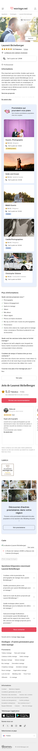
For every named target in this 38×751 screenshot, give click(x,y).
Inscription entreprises (8, 703)
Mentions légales (14, 689)
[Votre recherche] (3, 20)
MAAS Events (10, 205)
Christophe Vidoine (13, 273)
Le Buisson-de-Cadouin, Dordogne (15, 53)
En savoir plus (6, 99)
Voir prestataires (19, 527)
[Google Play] (23, 717)
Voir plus (19, 378)
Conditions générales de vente (11, 692)
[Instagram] (16, 726)
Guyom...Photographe (14, 140)
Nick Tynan (21, 637)
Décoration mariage (18, 663)
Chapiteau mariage (7, 667)
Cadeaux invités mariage (9, 656)
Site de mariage (27, 706)
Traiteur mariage (7, 653)
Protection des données (9, 695)
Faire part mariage (19, 653)
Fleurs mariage (6, 670)
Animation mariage (21, 667)
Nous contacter (19, 630)
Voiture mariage (20, 660)
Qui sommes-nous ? (24, 703)
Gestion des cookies (25, 695)
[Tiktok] (25, 726)
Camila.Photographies (14, 239)
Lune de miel (6, 674)
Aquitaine (5, 14)
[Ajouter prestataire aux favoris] (34, 20)
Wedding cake (16, 674)
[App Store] (8, 717)
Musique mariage (7, 660)
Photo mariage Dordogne (9, 559)
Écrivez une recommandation (19, 400)
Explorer (30, 38)
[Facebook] (3, 726)
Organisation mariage (20, 670)
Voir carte (31, 547)
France (8, 736)
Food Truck (27, 674)
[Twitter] (7, 726)
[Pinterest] (12, 726)
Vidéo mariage (24, 656)
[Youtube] (20, 726)
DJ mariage (13, 677)
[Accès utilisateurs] (35, 8)
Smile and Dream (12, 174)
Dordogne (13, 14)
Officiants (4, 677)
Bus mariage (5, 663)
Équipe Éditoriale (7, 706)
